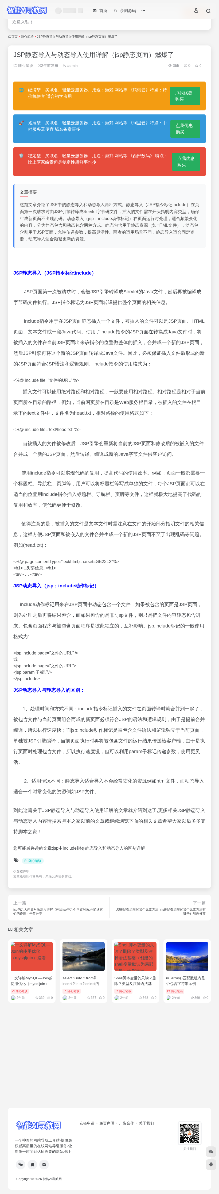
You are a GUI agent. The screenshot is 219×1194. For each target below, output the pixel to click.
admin (72, 65)
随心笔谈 (27, 36)
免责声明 (106, 1123)
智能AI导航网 (52, 1179)
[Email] (44, 1164)
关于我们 (146, 1123)
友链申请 (87, 1123)
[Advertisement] (109, 1066)
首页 (14, 36)
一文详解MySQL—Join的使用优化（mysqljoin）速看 (32, 983)
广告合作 (126, 1123)
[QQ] (32, 1164)
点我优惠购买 (183, 95)
